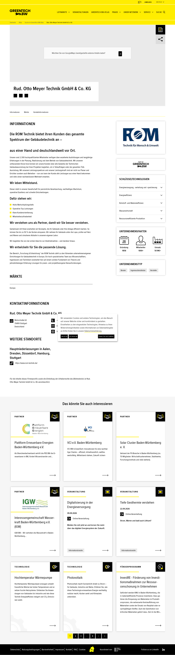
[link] (15, 95)
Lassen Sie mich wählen (106, 336)
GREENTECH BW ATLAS (100, 12)
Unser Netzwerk (131, 12)
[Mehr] (87, 636)
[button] (89, 269)
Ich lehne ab (73, 336)
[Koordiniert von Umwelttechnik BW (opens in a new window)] (140, 2)
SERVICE (147, 12)
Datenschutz (15, 649)
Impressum (59, 649)
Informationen (15, 112)
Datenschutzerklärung (93, 331)
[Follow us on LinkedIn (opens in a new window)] (163, 649)
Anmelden (148, 2)
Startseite (13, 22)
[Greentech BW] (20, 12)
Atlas (20, 22)
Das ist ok (64, 336)
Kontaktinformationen (40, 112)
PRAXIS (115, 12)
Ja (120, 53)
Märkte (26, 112)
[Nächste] (98, 636)
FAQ (75, 649)
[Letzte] (105, 636)
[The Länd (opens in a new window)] (92, 649)
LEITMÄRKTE (62, 12)
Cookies (82, 649)
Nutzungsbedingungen (31, 649)
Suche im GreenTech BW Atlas (34, 22)
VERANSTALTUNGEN (80, 12)
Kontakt (69, 649)
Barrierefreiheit (47, 649)
